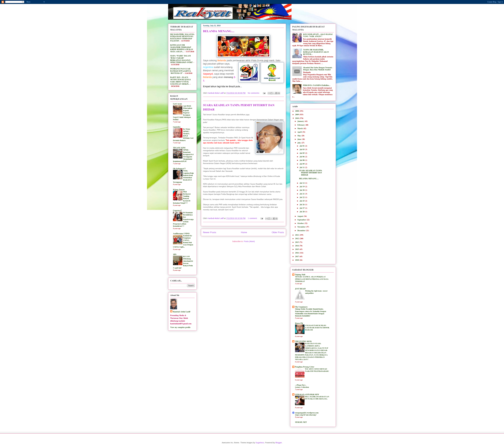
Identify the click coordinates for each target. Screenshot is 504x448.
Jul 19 (302, 186)
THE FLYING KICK (303, 341)
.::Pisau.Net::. (300, 385)
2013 (297, 242)
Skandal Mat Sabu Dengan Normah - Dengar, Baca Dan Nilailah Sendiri (318, 68)
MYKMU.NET (301, 422)
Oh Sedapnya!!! (179, 168)
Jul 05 (302, 153)
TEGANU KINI (179, 147)
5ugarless (260, 443)
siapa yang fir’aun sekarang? (306, 414)
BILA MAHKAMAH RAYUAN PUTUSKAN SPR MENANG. (317, 397)
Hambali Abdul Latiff (181, 311)
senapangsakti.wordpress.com (307, 412)
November (301, 226)
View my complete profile (180, 327)
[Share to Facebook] (276, 93)
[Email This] (269, 93)
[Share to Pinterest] (279, 93)
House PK (299, 323)
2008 (297, 111)
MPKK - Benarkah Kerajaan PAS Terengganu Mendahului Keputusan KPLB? (183, 155)
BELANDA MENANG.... (218, 31)
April (299, 132)
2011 (297, 235)
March (300, 128)
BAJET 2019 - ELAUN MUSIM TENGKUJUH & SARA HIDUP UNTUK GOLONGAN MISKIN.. (180, 80)
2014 (297, 245)
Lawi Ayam (177, 103)
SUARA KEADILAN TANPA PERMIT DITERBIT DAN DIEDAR (310, 172)
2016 (297, 252)
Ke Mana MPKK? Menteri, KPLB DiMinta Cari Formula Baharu (183, 135)
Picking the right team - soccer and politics (316, 292)
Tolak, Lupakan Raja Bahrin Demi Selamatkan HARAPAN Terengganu (183, 176)
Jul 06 (302, 156)
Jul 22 (302, 197)
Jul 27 (302, 208)
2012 (297, 238)
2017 (297, 256)
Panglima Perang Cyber (304, 366)
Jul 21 (302, 193)
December (301, 230)
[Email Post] (264, 93)
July (299, 142)
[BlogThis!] (271, 93)
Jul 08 (302, 160)
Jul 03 (302, 149)
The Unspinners (301, 306)
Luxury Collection (302, 387)
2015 (297, 249)
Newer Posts (209, 232)
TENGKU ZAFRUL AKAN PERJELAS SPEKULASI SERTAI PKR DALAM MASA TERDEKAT (312, 279)
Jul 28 (302, 211)
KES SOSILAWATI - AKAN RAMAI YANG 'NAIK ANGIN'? (317, 35)
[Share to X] (274, 93)
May (299, 135)
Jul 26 (302, 204)
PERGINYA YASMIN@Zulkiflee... (316, 85)
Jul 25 (302, 200)
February (301, 124)
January (300, 121)
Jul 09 (302, 163)
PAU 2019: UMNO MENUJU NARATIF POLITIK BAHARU (317, 370)
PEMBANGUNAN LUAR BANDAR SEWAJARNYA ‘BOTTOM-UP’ (180, 71)
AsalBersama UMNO (181, 233)
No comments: (254, 93)
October (300, 223)
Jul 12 (302, 183)
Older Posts (278, 232)
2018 (297, 260)
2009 (297, 114)
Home (244, 232)
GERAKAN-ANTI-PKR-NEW (307, 394)
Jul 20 (302, 190)
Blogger (278, 443)
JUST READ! (300, 288)
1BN (174, 254)
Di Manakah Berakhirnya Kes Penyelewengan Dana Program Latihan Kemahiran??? (183, 219)
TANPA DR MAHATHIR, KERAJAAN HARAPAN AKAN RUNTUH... (316, 51)
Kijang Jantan (179, 189)
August (300, 216)
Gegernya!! (177, 210)
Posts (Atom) (249, 241)
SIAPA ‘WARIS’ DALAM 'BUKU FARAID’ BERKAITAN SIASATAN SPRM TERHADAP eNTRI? (181, 59)
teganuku (176, 126)
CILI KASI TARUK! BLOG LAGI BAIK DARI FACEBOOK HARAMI (317, 327)
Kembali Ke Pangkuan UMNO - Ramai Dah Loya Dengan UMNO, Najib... (183, 241)
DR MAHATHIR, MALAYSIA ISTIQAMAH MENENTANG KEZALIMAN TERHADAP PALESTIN (182, 37)
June (299, 139)
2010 (297, 118)
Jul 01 (302, 145)
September (301, 219)
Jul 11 (302, 167)
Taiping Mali (300, 274)
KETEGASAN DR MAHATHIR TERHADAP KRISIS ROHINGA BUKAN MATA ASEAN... (181, 48)
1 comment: (253, 218)
